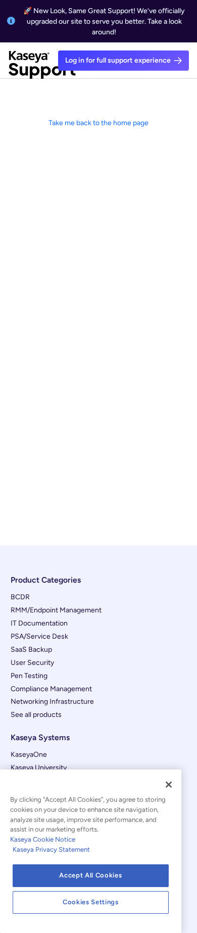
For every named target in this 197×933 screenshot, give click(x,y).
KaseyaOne (29, 754)
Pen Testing (29, 675)
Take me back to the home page (98, 123)
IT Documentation (39, 623)
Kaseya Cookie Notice (42, 839)
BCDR (20, 597)
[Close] (169, 784)
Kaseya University (39, 767)
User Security (32, 662)
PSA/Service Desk (39, 636)
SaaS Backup (31, 649)
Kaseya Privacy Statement (51, 849)
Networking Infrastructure (52, 701)
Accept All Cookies (90, 875)
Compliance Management (51, 689)
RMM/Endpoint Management (56, 610)
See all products (36, 714)
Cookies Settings (91, 902)
